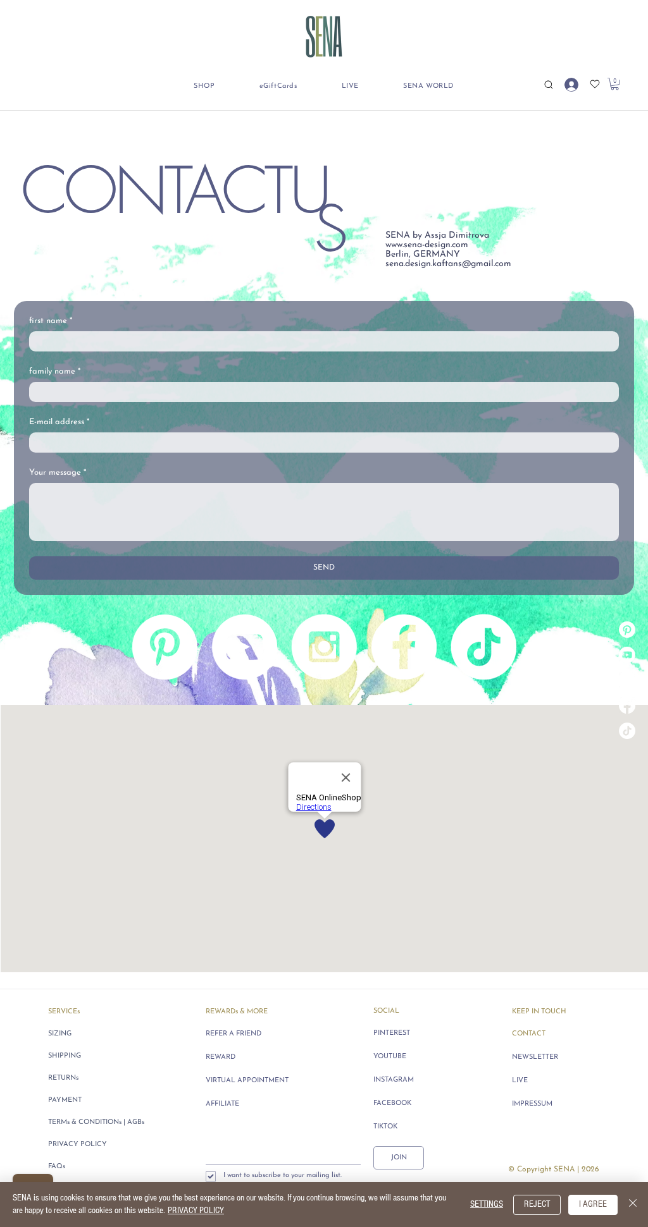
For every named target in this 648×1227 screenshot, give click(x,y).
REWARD (220, 1057)
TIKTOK (385, 1126)
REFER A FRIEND (233, 1033)
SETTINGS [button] (486, 1204)
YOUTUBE (389, 1056)
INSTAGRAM (393, 1080)
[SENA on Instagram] (627, 680)
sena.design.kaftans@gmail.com (448, 264)
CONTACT (528, 1033)
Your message (57, 472)
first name (50, 321)
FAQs (56, 1166)
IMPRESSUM (532, 1104)
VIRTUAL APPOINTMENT (246, 1080)
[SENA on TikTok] (627, 731)
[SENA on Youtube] (627, 655)
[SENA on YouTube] (244, 647)
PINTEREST (391, 1033)
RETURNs (63, 1078)
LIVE (520, 1080)
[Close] (632, 1204)
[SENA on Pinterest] (627, 629)
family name (54, 371)
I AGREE (593, 1204)
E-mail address (59, 422)
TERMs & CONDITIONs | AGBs (96, 1122)
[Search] (548, 84)
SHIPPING (64, 1056)
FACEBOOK (392, 1103)
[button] (204, 86)
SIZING (60, 1033)
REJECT (537, 1204)
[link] (615, 84)
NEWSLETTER (535, 1057)
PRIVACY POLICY (77, 1144)
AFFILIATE (222, 1104)
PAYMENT (65, 1100)
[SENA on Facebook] (627, 705)
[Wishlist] (594, 84)
